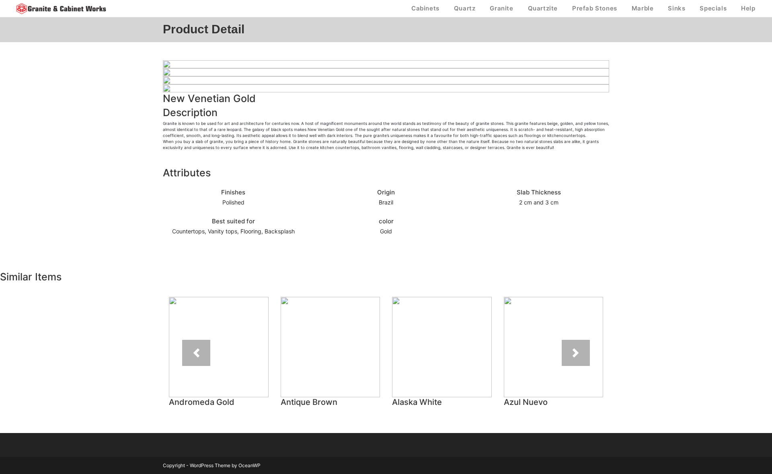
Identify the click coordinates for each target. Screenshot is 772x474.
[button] (196, 353)
